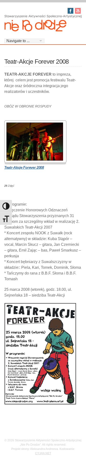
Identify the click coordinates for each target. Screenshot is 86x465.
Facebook (70, 11)
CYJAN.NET (43, 453)
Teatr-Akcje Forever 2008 (24, 167)
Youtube (78, 11)
